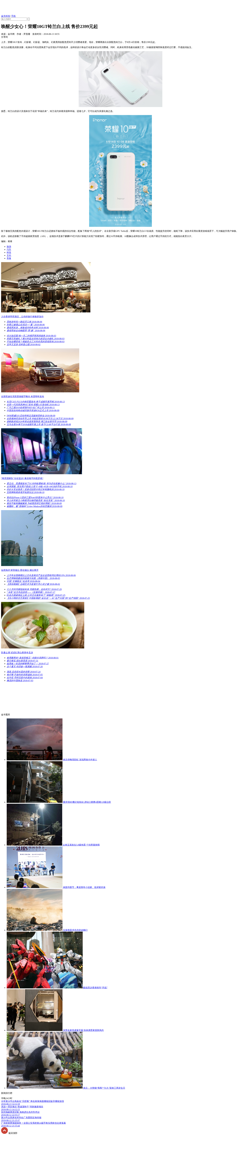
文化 (9, 255)
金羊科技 (5, 16)
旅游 (9, 246)
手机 (13, 16)
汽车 (9, 249)
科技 (9, 252)
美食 (9, 258)
